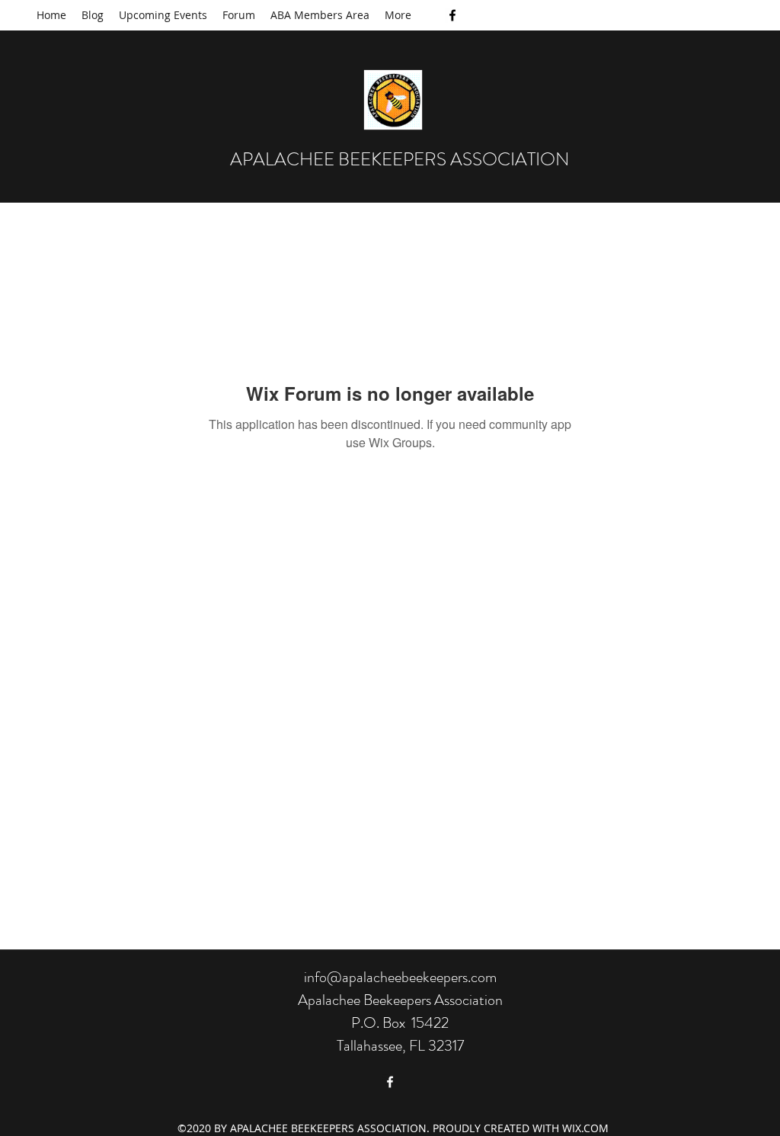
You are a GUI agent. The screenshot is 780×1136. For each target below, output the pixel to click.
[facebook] (452, 15)
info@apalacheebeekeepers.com (400, 977)
